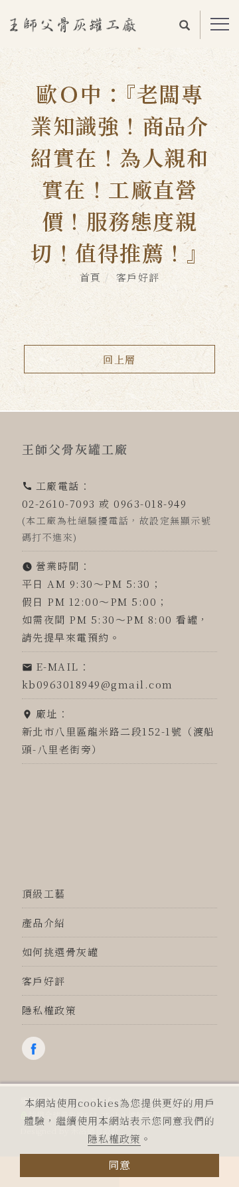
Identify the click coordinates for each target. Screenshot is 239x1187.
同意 (119, 1164)
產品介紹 (44, 922)
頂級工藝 (44, 893)
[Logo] (73, 23)
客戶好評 (138, 277)
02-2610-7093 (59, 503)
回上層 (119, 359)
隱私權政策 (114, 1138)
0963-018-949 (150, 503)
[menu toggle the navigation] (219, 24)
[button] (185, 24)
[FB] (37, 1048)
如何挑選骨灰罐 (60, 952)
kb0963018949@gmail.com (97, 684)
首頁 (91, 277)
